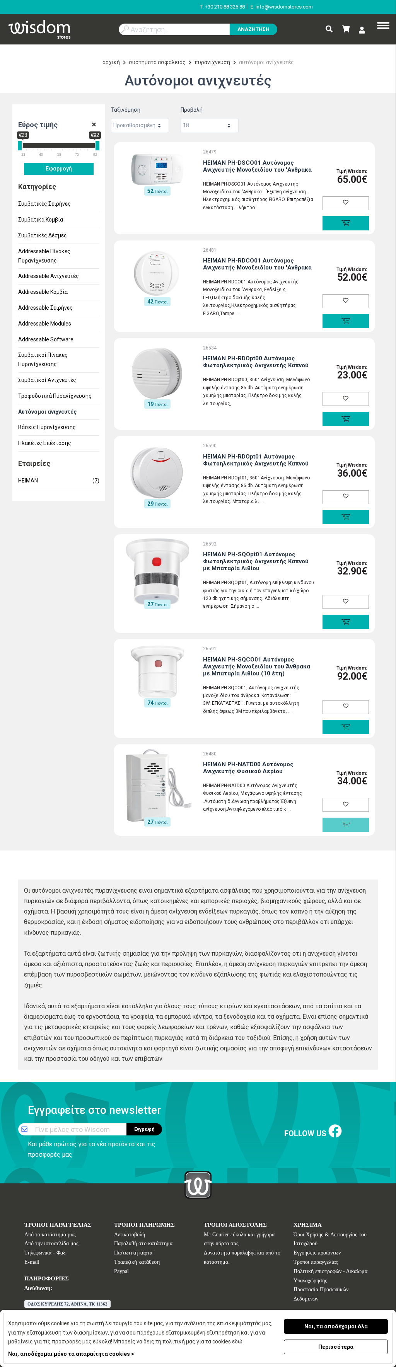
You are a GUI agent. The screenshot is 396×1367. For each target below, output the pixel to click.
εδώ (237, 1341)
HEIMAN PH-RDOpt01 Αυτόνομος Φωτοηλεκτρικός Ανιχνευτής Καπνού (256, 460)
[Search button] (329, 29)
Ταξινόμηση (125, 110)
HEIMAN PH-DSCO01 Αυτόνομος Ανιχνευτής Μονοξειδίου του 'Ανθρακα (257, 166)
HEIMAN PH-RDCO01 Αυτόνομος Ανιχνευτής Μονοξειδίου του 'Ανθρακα (257, 264)
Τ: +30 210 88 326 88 (222, 6)
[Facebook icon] (335, 1132)
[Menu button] (383, 26)
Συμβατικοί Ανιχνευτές (47, 380)
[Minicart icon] (346, 29)
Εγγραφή (144, 1129)
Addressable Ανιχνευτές (48, 276)
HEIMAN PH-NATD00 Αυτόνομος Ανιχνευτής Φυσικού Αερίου (248, 768)
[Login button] (362, 30)
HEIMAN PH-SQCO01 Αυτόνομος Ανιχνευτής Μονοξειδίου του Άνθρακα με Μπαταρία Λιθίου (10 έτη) (256, 666)
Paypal (121, 1271)
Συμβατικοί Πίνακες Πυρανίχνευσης (43, 359)
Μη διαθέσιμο (346, 825)
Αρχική (111, 62)
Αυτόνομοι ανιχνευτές (47, 412)
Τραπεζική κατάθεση (137, 1262)
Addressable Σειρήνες (45, 308)
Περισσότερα (335, 1347)
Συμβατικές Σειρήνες (44, 204)
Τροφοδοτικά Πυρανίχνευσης (55, 396)
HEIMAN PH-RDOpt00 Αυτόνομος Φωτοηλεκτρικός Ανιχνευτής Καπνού (256, 362)
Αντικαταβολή (129, 1234)
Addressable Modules (44, 323)
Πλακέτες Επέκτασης (44, 443)
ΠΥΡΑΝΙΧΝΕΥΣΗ (212, 62)
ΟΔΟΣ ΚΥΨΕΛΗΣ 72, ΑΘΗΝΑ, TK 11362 (67, 1304)
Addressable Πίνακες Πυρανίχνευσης (44, 256)
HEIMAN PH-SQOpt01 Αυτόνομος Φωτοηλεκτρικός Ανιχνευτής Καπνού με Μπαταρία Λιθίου (256, 561)
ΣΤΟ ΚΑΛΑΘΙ (346, 223)
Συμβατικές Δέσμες (42, 235)
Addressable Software (45, 339)
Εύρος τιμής (38, 125)
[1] (94, 124)
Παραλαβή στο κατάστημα (143, 1243)
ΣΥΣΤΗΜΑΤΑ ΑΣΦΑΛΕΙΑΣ (157, 62)
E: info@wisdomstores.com (282, 6)
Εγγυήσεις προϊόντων (317, 1253)
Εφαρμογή (59, 168)
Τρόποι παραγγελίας (316, 1262)
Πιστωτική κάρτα (133, 1253)
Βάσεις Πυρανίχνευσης (47, 427)
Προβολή (192, 110)
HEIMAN (58, 480)
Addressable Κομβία (43, 292)
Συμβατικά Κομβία (40, 219)
